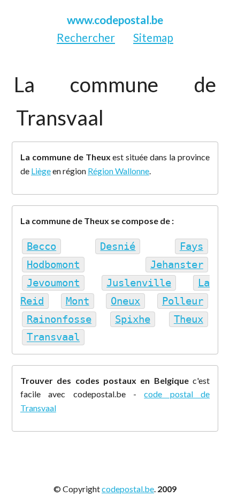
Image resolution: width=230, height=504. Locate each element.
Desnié (117, 246)
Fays (191, 246)
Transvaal (53, 337)
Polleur (182, 301)
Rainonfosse (59, 319)
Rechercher (86, 37)
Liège (41, 171)
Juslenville (138, 282)
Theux (188, 319)
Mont (77, 301)
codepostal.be (128, 489)
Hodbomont (53, 264)
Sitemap (153, 37)
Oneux (125, 301)
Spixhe (132, 319)
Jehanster (176, 264)
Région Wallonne (118, 171)
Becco (41, 246)
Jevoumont (53, 282)
